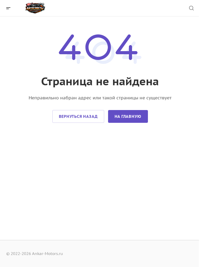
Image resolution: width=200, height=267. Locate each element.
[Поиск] (191, 8)
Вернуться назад (78, 116)
